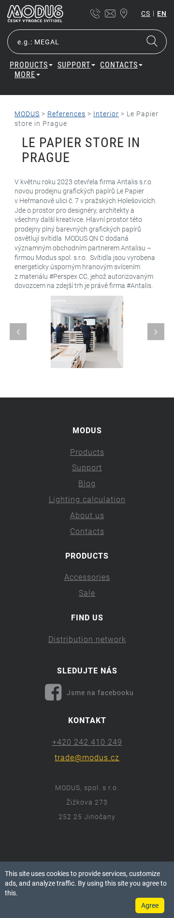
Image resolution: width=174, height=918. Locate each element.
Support (87, 467)
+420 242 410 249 (87, 742)
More (24, 74)
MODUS (27, 114)
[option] (87, 332)
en (162, 13)
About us (87, 515)
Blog (87, 483)
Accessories (87, 577)
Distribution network (87, 639)
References (66, 114)
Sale (87, 593)
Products (87, 452)
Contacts (87, 531)
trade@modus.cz (87, 757)
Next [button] (155, 331)
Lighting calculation (87, 499)
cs (145, 13)
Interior (106, 114)
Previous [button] (18, 331)
